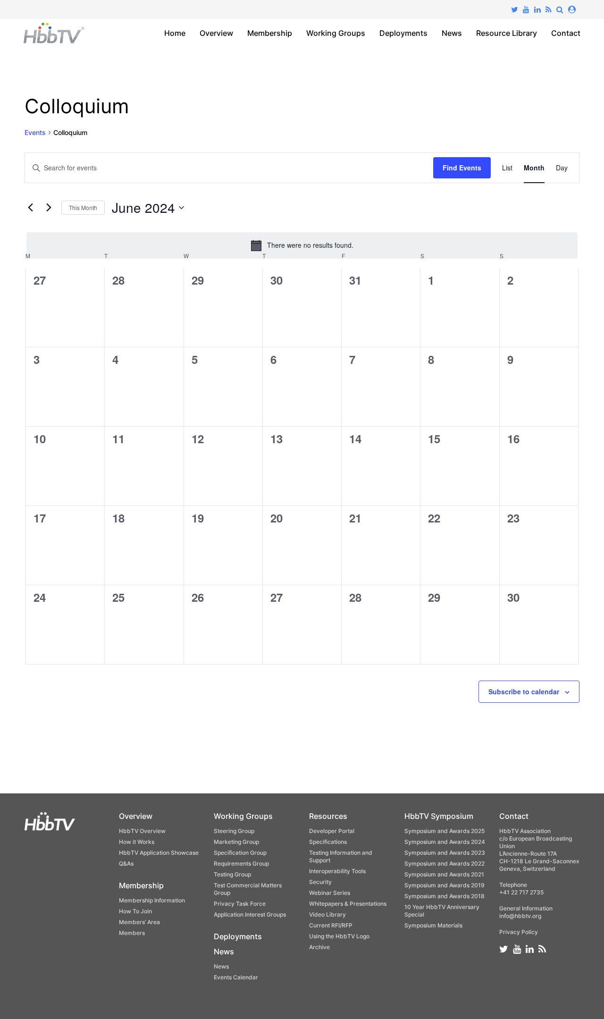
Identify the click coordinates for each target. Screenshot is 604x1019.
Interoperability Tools (337, 871)
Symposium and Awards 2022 (444, 863)
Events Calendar (236, 977)
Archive (319, 947)
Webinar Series (329, 892)
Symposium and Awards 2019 (444, 885)
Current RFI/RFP (330, 925)
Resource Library (506, 33)
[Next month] (48, 207)
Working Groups (335, 33)
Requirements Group (241, 863)
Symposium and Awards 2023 (444, 852)
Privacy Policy (518, 931)
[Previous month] (30, 207)
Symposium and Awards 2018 (444, 896)
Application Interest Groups (250, 914)
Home (174, 33)
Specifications (328, 841)
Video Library (327, 914)
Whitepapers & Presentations (347, 903)
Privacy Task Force (240, 903)
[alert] (302, 245)
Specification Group (240, 852)
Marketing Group (236, 841)
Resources (328, 816)
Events (35, 132)
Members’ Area (139, 922)
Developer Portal (331, 830)
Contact (565, 33)
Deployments (403, 33)
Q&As (126, 863)
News (452, 33)
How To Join (135, 911)
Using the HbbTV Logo (339, 936)
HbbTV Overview (142, 830)
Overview (216, 33)
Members (132, 932)
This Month (83, 207)
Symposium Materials (433, 925)
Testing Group (232, 874)
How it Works (136, 841)
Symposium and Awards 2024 (444, 841)
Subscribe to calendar (523, 691)
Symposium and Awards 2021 (444, 874)
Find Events (462, 167)
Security (320, 881)
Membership (269, 33)
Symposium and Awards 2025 (444, 830)
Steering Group (234, 830)
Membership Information (152, 900)
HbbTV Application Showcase (159, 852)
